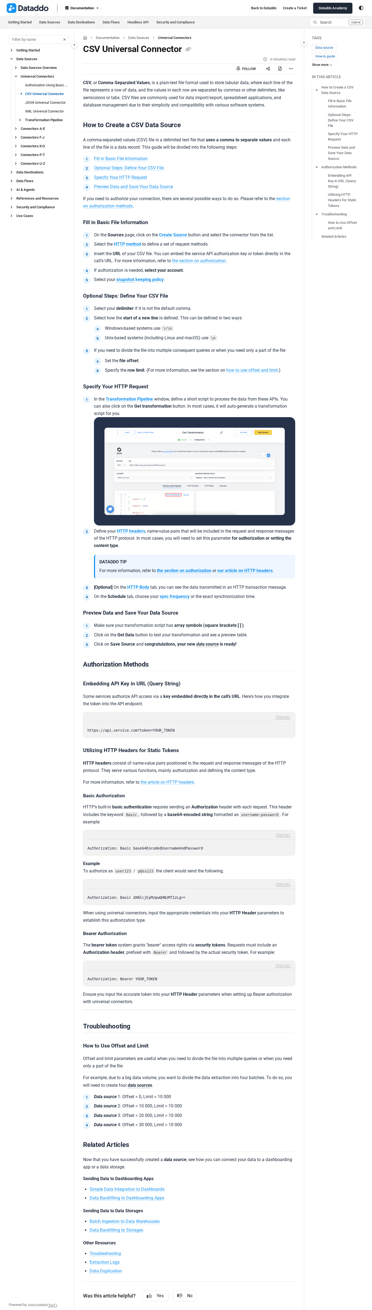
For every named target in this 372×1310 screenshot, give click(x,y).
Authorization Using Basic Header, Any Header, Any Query (47, 85)
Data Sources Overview (39, 68)
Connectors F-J (32, 137)
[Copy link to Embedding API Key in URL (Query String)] (189, 684)
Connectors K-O (33, 146)
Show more (320, 65)
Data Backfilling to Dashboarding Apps (127, 1198)
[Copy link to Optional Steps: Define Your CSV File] (176, 296)
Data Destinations (81, 22)
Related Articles (334, 236)
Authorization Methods (339, 167)
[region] (189, 725)
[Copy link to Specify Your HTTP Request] (157, 387)
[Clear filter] (64, 39)
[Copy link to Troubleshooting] (139, 1026)
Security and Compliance (175, 22)
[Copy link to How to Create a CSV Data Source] (189, 125)
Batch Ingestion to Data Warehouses (125, 1221)
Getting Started (20, 22)
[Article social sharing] (268, 69)
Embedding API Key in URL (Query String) (342, 180)
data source (207, 644)
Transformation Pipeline (44, 120)
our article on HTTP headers (245, 570)
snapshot (125, 279)
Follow (248, 69)
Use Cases (24, 216)
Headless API (138, 22)
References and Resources (37, 198)
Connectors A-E (33, 129)
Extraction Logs (105, 1262)
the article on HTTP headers (167, 782)
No (190, 1295)
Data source (324, 48)
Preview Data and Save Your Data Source (133, 186)
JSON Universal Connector (45, 102)
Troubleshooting (105, 1253)
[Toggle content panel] (304, 42)
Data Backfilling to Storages (116, 1230)
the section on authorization (199, 260)
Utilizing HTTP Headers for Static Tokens (342, 200)
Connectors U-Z (33, 163)
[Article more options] (290, 69)
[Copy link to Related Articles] (137, 1145)
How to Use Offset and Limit (342, 225)
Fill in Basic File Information (121, 158)
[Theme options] (361, 8)
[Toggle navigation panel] (74, 45)
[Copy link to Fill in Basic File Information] (157, 222)
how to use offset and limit (252, 370)
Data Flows (111, 22)
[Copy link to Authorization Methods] (157, 664)
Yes (160, 1295)
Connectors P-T (33, 155)
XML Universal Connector (44, 111)
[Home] (27, 8)
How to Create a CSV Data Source (337, 90)
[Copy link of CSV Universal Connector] (188, 49)
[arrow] (316, 90)
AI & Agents (25, 190)
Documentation (108, 38)
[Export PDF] (280, 69)
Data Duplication (106, 1271)
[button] (337, 22)
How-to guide (325, 56)
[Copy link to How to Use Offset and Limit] (157, 1046)
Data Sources (49, 22)
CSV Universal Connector (44, 94)
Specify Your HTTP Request (120, 177)
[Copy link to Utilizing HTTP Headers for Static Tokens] (187, 750)
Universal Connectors (37, 76)
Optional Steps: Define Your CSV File (129, 167)
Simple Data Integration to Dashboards (127, 1189)
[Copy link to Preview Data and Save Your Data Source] (186, 613)
